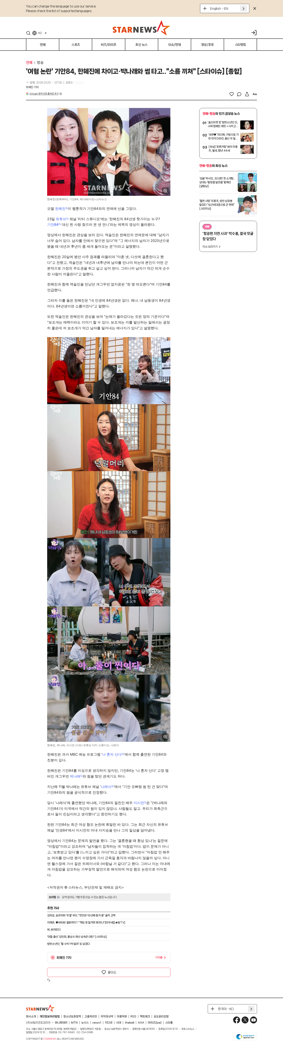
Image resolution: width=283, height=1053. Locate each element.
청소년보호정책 (72, 1016)
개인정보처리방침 (50, 1016)
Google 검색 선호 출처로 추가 (43, 93)
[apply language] (243, 8)
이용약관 (122, 1016)
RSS (133, 1016)
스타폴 (169, 1022)
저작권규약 (107, 1016)
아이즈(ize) (155, 1022)
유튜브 (61, 219)
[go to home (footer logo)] (40, 1008)
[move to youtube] (253, 1019)
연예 (29, 63)
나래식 (106, 787)
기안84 (53, 224)
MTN (74, 1022)
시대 (118, 1022)
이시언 (139, 803)
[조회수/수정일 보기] (44, 83)
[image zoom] (165, 190)
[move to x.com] (245, 1019)
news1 (96, 1022)
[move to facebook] (236, 1019)
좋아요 (112, 972)
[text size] (254, 94)
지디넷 (108, 1022)
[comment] (239, 94)
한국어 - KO (226, 1009)
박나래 (75, 776)
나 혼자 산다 (111, 754)
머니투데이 (61, 1022)
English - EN (219, 8)
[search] (28, 33)
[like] (231, 94)
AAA (141, 1022)
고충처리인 (91, 1016)
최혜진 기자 (32, 87)
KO (40, 33)
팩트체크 (145, 1016)
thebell (129, 1022)
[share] (247, 94)
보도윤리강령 (161, 1016)
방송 (40, 63)
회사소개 (31, 1016)
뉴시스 (85, 1022)
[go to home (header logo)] (141, 27)
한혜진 (60, 209)
